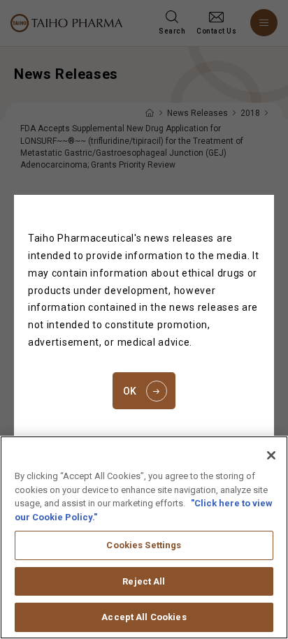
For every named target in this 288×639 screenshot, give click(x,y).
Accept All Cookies (143, 617)
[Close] (271, 455)
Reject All (143, 581)
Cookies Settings (143, 545)
